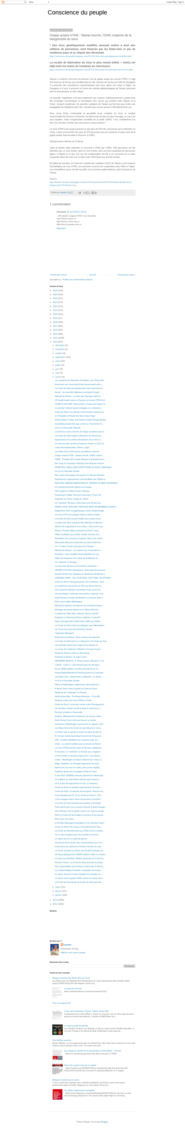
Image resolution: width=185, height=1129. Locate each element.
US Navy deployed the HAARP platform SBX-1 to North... (81, 854)
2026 (55, 290)
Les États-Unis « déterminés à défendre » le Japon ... (79, 677)
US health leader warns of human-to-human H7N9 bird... (81, 400)
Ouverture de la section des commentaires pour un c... (80, 842)
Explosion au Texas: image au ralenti (71, 499)
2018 (55, 322)
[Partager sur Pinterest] (95, 192)
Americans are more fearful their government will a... (79, 384)
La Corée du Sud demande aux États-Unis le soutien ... (80, 831)
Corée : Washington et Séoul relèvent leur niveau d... (79, 759)
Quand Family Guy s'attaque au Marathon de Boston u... (81, 574)
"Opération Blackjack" (64, 633)
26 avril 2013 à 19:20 (76, 212)
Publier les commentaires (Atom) (77, 279)
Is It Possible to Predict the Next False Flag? (75, 416)
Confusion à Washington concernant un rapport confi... (80, 724)
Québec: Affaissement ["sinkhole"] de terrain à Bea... (79, 716)
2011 (55, 904)
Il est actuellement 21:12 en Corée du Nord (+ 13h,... (79, 795)
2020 (55, 314)
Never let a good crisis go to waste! (80, 1065)
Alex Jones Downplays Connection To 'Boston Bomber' (80, 475)
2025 (55, 294)
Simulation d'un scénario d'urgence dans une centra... (79, 538)
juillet (58, 365)
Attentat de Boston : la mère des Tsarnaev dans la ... (79, 396)
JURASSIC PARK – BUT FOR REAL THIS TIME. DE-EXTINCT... (84, 578)
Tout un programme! (61, 1003)
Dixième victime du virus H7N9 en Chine (73, 700)
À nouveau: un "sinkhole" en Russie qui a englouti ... (78, 751)
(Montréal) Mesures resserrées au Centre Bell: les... (78, 542)
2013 (55, 342)
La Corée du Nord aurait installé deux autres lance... (79, 518)
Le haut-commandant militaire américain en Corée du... (80, 858)
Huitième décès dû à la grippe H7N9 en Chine (76, 771)
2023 (55, 302)
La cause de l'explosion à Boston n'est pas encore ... (79, 649)
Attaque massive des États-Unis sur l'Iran (71, 978)
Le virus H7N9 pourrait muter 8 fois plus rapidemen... (79, 748)
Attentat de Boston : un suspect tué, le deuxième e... (79, 550)
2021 (55, 310)
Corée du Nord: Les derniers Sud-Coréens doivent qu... (80, 412)
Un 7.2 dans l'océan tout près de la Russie (74, 546)
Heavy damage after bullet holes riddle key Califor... (78, 621)
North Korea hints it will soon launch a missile (75, 720)
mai (57, 373)
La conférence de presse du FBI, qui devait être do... (79, 586)
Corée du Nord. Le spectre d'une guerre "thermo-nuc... (80, 791)
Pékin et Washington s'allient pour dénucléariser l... (78, 684)
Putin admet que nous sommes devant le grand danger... (81, 807)
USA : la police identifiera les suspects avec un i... (77, 740)
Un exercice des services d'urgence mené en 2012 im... (80, 443)
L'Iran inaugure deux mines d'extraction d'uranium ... (79, 799)
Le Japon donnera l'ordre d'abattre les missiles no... (78, 874)
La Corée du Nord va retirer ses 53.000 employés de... (80, 850)
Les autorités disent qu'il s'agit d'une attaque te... (77, 645)
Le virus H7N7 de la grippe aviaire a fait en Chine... (78, 514)
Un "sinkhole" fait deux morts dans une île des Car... (78, 503)
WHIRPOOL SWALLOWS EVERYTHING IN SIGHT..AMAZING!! (83, 467)
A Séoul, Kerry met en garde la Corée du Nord (76, 688)
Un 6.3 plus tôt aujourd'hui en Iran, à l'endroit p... (77, 783)
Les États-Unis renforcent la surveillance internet (77, 451)
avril (57, 377)
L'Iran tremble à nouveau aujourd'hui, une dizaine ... (78, 756)
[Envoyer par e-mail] (84, 192)
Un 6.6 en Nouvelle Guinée (67, 680)
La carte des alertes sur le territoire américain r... (77, 566)
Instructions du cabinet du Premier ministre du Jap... (78, 846)
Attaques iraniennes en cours (65, 1080)
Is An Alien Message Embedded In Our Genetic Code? (79, 823)
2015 (55, 334)
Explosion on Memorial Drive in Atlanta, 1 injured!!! (78, 617)
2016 (55, 330)
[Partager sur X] (90, 192)
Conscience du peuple (77, 12)
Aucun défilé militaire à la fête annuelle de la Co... (77, 669)
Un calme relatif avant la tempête (79, 1090)
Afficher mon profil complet (73, 952)
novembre (60, 349)
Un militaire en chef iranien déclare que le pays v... (78, 779)
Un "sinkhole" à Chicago (66, 562)
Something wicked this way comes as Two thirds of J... (79, 424)
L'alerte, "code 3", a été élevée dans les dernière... (78, 665)
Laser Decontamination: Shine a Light (72, 447)
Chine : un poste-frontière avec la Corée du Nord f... (78, 744)
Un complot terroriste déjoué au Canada (73, 487)
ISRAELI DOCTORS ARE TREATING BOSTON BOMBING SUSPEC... (86, 507)
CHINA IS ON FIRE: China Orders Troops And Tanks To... (81, 404)
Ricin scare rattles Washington (68, 601)
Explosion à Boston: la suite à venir (71, 657)
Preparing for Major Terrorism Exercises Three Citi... (78, 495)
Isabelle (67, 945)
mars (58, 887)
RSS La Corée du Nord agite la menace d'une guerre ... (80, 815)
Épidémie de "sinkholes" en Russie (70, 692)
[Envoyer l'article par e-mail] (79, 192)
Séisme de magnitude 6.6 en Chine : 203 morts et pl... (79, 526)
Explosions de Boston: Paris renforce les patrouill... (78, 637)
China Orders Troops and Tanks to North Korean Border (80, 420)
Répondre (61, 228)
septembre (60, 357)
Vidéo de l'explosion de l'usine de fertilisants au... (77, 558)
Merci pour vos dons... (65, 819)
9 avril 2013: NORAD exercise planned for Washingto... (80, 775)
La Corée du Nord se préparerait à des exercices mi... (79, 388)
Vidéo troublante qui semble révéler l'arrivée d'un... (78, 534)
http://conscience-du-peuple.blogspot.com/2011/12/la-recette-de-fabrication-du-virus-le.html (91, 69)
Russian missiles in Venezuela (68, 712)
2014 (55, 338)
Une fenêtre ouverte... (62, 1040)
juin (57, 369)
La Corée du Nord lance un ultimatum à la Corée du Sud (80, 641)
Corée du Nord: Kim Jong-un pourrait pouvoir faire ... (79, 827)
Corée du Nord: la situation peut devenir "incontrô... (78, 787)
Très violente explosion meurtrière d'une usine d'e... (78, 590)
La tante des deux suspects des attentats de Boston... (79, 522)
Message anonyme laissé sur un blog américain (76, 609)
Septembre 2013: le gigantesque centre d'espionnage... (80, 510)
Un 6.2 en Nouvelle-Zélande (68, 428)
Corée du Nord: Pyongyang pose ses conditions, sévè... (80, 582)
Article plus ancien (126, 275)
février (58, 891)
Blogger (104, 1122)
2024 (55, 298)
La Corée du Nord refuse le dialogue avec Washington (79, 625)
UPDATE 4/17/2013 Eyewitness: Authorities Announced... (81, 570)
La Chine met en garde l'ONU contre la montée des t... (80, 878)
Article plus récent (58, 275)
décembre (60, 345)
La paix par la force (73, 988)
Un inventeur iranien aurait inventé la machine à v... (78, 708)
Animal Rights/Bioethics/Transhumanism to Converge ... (80, 672)
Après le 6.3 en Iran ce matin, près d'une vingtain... (78, 767)
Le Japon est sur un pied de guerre (71, 838)
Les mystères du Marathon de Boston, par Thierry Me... (80, 380)
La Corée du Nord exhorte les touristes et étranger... (79, 803)
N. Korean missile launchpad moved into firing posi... (79, 736)
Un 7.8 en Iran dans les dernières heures (73, 629)
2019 (55, 318)
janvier (58, 895)
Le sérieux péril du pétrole (76, 1025)
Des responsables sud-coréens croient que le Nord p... (80, 866)
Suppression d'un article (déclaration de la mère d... (78, 439)
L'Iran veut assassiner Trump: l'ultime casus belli (86, 1011)
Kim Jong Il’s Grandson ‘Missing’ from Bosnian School (79, 463)
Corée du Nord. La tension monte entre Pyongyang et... (80, 704)
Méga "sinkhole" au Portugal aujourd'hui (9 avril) (77, 763)
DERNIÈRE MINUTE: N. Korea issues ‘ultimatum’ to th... (80, 661)
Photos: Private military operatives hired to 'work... (77, 530)
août (57, 361)
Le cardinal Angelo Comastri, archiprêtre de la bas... (78, 870)
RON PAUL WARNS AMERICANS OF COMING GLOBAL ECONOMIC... (87, 483)
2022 (55, 306)
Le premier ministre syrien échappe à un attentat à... (79, 408)
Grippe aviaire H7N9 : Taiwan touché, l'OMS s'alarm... (79, 455)
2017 (55, 326)
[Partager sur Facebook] (92, 192)
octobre (59, 353)
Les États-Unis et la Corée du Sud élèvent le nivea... (78, 728)
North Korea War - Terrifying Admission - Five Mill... (78, 696)
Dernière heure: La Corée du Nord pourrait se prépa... (79, 862)
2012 (55, 900)
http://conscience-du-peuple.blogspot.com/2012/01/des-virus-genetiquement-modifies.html (91, 56)
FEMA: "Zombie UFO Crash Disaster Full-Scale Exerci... (80, 459)
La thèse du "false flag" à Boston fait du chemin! (77, 613)
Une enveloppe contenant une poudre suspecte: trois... (80, 593)
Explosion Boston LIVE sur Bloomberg (72, 653)
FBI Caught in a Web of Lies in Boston (72, 491)
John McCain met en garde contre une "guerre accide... (80, 811)
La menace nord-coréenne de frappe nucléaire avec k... (80, 431)
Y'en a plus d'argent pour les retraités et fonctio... (77, 834)
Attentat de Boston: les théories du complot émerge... (79, 605)
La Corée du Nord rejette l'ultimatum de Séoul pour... (79, 436)
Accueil (92, 275)
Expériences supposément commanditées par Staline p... (81, 479)
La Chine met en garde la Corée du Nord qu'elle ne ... (79, 732)
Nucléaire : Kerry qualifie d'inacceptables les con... (78, 554)
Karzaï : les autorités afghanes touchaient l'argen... (78, 392)
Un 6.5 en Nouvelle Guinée (67, 471)
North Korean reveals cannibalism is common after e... (79, 597)
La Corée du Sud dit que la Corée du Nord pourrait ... (79, 882)
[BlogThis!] (87, 192)
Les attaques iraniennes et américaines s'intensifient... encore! (92, 1051)
